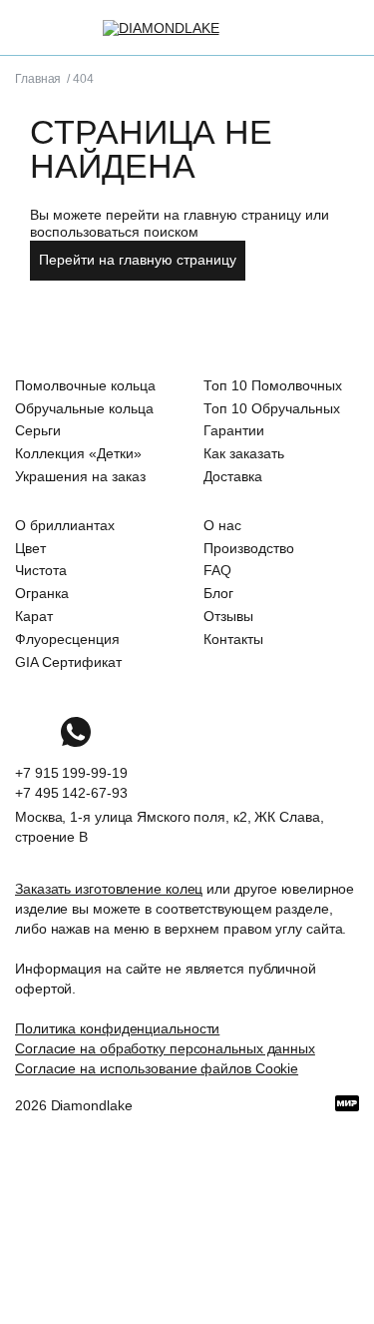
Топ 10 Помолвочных (272, 385)
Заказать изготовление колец (108, 889)
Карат (34, 616)
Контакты (233, 639)
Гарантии (233, 430)
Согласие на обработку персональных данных (165, 1048)
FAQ (217, 570)
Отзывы (228, 616)
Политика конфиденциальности (117, 1028)
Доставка (232, 476)
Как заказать (243, 453)
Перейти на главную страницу (137, 260)
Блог (218, 593)
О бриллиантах (65, 525)
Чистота (41, 570)
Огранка (42, 593)
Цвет (30, 548)
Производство (248, 548)
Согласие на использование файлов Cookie (156, 1068)
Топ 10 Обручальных (271, 408)
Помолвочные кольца (85, 385)
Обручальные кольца (84, 408)
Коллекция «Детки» (78, 453)
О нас (222, 525)
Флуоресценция (67, 639)
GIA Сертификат (68, 662)
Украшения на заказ (80, 476)
